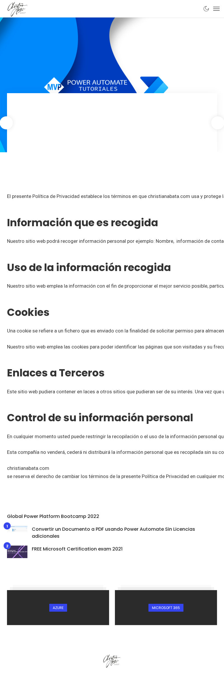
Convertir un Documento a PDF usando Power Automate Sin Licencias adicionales (113, 532)
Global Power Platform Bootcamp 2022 (53, 516)
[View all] (58, 607)
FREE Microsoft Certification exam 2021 (77, 549)
